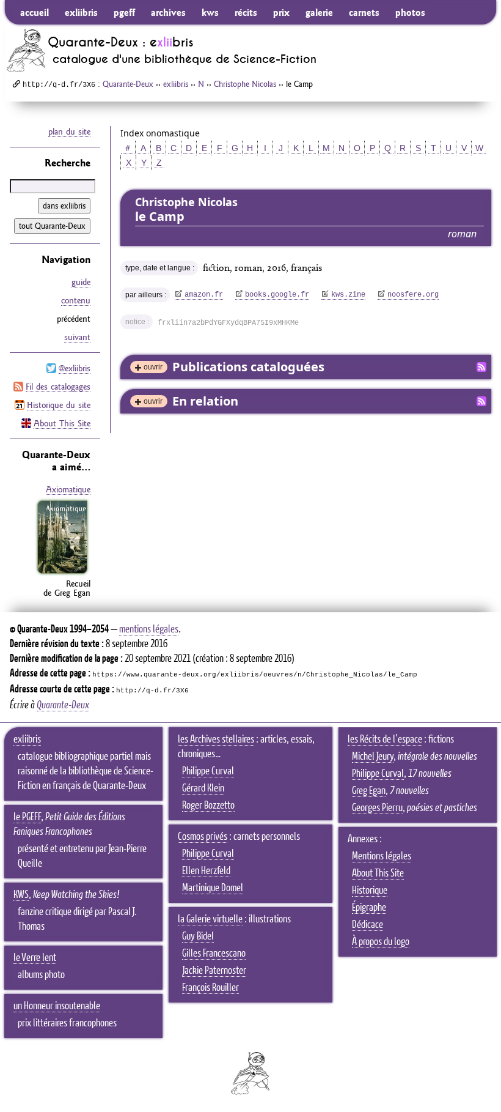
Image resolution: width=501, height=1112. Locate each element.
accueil (34, 12)
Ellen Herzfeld (206, 871)
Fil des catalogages (58, 386)
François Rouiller (210, 987)
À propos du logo (380, 941)
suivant (77, 337)
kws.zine (348, 295)
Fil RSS (481, 367)
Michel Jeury (372, 756)
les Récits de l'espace (385, 739)
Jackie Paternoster (214, 970)
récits (246, 12)
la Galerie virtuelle (210, 919)
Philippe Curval (208, 771)
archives (168, 12)
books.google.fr (277, 295)
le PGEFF (27, 817)
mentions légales (148, 629)
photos (410, 12)
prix (281, 12)
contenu (75, 300)
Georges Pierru (377, 808)
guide (80, 282)
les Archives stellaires (216, 739)
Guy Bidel (198, 936)
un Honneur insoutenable (56, 1006)
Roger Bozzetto (208, 805)
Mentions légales (381, 856)
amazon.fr (204, 295)
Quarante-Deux (128, 84)
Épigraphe (369, 907)
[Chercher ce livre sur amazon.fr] (62, 574)
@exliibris (74, 368)
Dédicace (367, 924)
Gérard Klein (203, 788)
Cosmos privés (202, 836)
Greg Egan (369, 790)
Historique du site (58, 405)
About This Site (62, 423)
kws (210, 12)
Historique (369, 890)
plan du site (69, 131)
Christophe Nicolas (245, 84)
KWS (21, 894)
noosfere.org (413, 295)
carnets (364, 12)
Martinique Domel (212, 888)
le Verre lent (34, 957)
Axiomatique (68, 489)
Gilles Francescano (214, 953)
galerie (319, 12)
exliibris (81, 12)
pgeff (124, 12)
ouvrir (153, 367)
